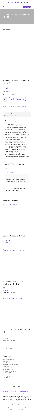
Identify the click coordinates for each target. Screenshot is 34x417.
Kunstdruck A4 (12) (8, 369)
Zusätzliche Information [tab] (10, 115)
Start (4, 29)
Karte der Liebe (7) (7, 368)
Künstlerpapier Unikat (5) (9, 371)
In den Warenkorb (17, 99)
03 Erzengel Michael (11, 172)
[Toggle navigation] (3, 7)
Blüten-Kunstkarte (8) (8, 359)
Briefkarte (8, 29)
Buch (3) (5, 363)
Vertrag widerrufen (17, 409)
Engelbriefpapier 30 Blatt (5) (10, 364)
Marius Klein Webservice (19, 405)
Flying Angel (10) (7, 366)
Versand (6, 92)
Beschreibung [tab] (8, 113)
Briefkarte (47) (6, 361)
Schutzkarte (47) (7, 373)
